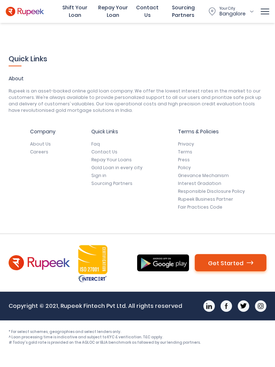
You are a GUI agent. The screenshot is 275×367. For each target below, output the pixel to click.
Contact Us (147, 11)
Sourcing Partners (183, 11)
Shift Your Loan (74, 11)
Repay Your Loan (113, 11)
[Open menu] (265, 11)
